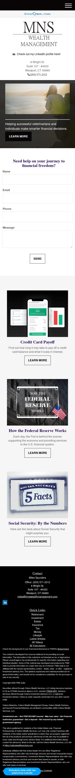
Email (6, 190)
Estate (37, 621)
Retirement (37, 614)
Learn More (18, 136)
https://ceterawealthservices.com (19, 745)
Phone (7, 209)
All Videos (37, 642)
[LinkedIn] (5, 602)
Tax (38, 628)
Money (37, 631)
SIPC (55, 691)
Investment (37, 618)
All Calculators (37, 645)
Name (6, 171)
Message (8, 227)
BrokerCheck (63, 648)
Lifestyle (37, 635)
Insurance (37, 625)
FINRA (49, 691)
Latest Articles (37, 638)
